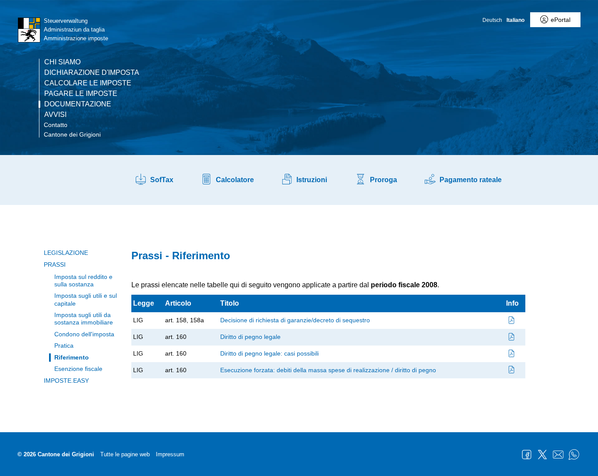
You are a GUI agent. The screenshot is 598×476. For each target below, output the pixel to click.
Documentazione (77, 104)
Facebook (526, 454)
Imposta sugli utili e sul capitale (85, 299)
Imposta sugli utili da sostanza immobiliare (83, 318)
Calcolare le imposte (87, 83)
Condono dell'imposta (84, 334)
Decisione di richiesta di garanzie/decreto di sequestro (295, 320)
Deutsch (492, 20)
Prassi (55, 264)
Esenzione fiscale (78, 368)
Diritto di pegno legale (250, 336)
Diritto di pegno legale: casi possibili (269, 353)
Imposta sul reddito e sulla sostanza (83, 280)
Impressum (170, 454)
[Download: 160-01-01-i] (512, 336)
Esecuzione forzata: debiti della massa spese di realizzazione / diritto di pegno (328, 370)
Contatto (55, 125)
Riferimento (71, 357)
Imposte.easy (66, 380)
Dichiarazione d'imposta (91, 72)
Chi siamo (62, 62)
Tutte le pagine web (125, 454)
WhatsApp (573, 454)
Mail (558, 454)
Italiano (515, 20)
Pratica (64, 345)
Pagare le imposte (80, 93)
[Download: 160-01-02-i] (512, 353)
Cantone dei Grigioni (72, 134)
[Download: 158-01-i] (512, 320)
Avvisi (55, 114)
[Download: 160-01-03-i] (512, 370)
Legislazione (66, 252)
